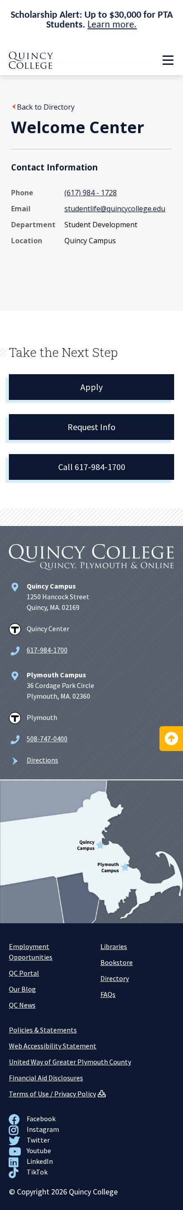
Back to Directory (46, 107)
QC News (22, 1004)
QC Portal (24, 973)
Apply (91, 386)
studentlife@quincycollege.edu (114, 209)
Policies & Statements (43, 1029)
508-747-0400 (47, 738)
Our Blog (22, 989)
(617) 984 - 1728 (90, 193)
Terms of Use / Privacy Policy (52, 1093)
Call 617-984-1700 (91, 466)
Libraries (113, 946)
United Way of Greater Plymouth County (70, 1061)
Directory (114, 978)
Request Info (91, 426)
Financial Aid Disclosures (46, 1077)
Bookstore (116, 962)
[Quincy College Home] (31, 66)
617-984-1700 (47, 649)
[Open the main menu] (168, 60)
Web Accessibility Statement (52, 1045)
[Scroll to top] (171, 738)
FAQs (107, 994)
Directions (42, 759)
